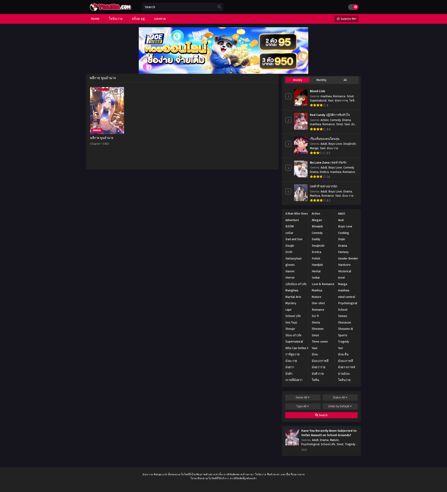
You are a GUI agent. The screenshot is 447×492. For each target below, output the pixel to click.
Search (323, 415)
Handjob (317, 264)
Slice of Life (293, 335)
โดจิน (315, 380)
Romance (339, 96)
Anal (341, 220)
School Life (293, 316)
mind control (346, 297)
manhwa (326, 96)
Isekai (316, 277)
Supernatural (318, 100)
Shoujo (290, 328)
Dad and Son (293, 239)
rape (288, 309)
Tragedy (343, 341)
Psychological (347, 303)
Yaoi (330, 100)
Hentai (316, 271)
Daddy (316, 239)
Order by (338, 406)
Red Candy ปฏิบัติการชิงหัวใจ (330, 115)
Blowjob (317, 226)
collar (289, 233)
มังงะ (315, 354)
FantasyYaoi (293, 258)
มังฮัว (288, 373)
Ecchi (288, 252)
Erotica (324, 172)
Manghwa (291, 290)
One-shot (318, 303)
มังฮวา (289, 367)
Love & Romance (323, 284)
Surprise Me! (348, 18)
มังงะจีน (343, 354)
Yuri (340, 348)
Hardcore (344, 264)
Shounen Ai (345, 328)
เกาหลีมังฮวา (293, 380)
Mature (316, 297)
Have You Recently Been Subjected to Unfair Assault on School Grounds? (328, 433)
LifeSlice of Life (296, 284)
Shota (316, 322)
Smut (350, 96)
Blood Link (317, 91)
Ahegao (317, 220)
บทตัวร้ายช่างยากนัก (323, 186)
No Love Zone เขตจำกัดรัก (328, 163)
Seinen (342, 316)
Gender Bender (348, 258)
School (343, 309)
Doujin (289, 245)
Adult (324, 143)
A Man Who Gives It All (300, 213)
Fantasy (343, 252)
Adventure (292, 220)
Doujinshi (349, 143)
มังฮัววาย (318, 373)
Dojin (341, 239)
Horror (290, 277)
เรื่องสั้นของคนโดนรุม (324, 139)
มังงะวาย (332, 148)
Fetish (316, 258)
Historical (344, 271)
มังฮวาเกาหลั (346, 367)
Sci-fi (315, 316)
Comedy (335, 120)
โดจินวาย (344, 380)
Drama (346, 120)
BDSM (289, 226)
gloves (290, 264)
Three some (320, 341)
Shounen (318, 328)
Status (339, 397)
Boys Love (335, 143)
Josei (341, 277)
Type (301, 406)
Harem (290, 271)
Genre (301, 397)
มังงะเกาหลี (345, 361)
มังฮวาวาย (341, 100)
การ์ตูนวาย (292, 354)
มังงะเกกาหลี (320, 361)
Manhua (315, 195)
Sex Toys (291, 322)
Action (325, 120)
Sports (342, 335)
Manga (314, 148)
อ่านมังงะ (344, 373)
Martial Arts (293, 297)
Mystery (290, 303)
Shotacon (344, 322)
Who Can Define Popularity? (304, 348)
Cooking (343, 233)
